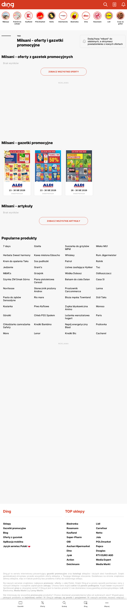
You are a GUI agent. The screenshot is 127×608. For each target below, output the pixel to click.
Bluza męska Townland (78, 297)
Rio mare (39, 297)
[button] (105, 4)
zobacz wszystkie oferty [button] (63, 71)
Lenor (37, 333)
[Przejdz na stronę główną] (8, 5)
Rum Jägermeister (106, 255)
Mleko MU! (102, 246)
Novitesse (8, 288)
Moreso (100, 306)
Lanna (99, 288)
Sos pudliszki (41, 261)
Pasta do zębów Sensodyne (12, 299)
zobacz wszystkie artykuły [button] (63, 221)
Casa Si (100, 279)
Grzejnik (38, 273)
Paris (99, 315)
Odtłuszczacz (103, 273)
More (6, 333)
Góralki (7, 315)
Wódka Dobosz (73, 273)
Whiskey (70, 255)
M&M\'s (7, 273)
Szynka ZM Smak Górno (16, 279)
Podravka (101, 324)
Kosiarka (8, 306)
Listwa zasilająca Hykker (79, 267)
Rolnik (99, 261)
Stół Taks (101, 297)
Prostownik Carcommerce (73, 290)
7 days (7, 246)
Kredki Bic (70, 333)
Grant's (38, 267)
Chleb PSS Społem (44, 315)
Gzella (37, 246)
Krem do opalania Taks (15, 261)
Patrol (68, 261)
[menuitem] (21, 604)
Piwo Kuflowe (41, 306)
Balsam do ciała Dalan (77, 279)
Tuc (98, 267)
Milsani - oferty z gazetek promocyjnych (37, 57)
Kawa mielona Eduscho (47, 255)
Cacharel (101, 333)
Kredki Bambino (43, 324)
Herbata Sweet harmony (17, 255)
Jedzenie (8, 267)
